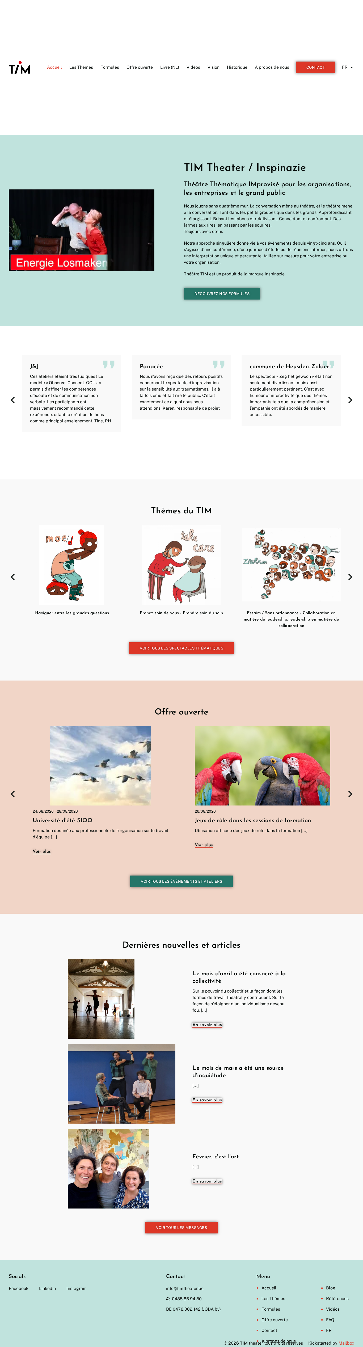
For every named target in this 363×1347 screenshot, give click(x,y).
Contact (269, 1330)
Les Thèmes (81, 67)
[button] (350, 400)
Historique (237, 67)
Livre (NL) (169, 67)
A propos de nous (272, 67)
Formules (109, 67)
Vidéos (193, 67)
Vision (214, 67)
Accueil (54, 67)
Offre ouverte (139, 67)
